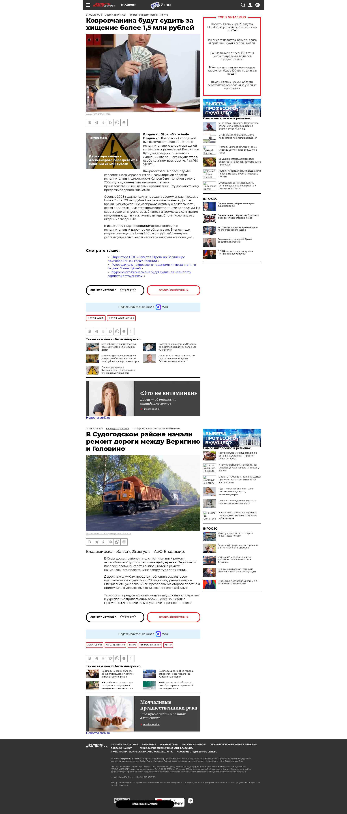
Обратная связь (169, 744)
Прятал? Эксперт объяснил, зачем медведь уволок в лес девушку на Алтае (238, 150)
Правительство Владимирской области (108, 533)
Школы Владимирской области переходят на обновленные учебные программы (232, 85)
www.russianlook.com (98, 114)
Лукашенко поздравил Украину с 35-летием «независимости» (238, 582)
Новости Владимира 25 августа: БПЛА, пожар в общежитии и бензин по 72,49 (232, 27)
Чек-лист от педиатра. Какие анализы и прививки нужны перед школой (232, 42)
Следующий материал (145, 804)
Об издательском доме (124, 744)
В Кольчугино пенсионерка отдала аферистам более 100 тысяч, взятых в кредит (232, 70)
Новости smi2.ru (98, 417)
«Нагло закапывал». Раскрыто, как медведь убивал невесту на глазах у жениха (239, 467)
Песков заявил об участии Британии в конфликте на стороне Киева (238, 216)
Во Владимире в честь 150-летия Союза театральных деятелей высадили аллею (232, 56)
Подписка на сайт (121, 748)
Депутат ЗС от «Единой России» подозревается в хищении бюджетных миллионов (177, 358)
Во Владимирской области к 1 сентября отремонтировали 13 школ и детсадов (176, 685)
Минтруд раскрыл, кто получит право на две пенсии (235, 534)
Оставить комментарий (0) (174, 290)
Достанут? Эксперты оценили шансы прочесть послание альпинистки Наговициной (240, 479)
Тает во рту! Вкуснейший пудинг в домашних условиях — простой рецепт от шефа (238, 455)
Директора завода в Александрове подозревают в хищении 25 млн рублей (118, 370)
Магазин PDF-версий (193, 744)
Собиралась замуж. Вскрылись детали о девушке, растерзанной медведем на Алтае (237, 185)
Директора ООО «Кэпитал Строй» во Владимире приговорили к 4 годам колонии (146, 259)
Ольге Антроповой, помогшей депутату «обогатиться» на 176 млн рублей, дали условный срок (120, 358)
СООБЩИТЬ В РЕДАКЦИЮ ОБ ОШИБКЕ (197, 752)
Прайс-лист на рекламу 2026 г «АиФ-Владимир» (166, 748)
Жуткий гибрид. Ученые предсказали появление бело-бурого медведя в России (240, 173)
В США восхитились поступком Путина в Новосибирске (235, 252)
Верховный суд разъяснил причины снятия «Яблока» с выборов (238, 546)
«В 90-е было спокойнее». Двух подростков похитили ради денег (238, 136)
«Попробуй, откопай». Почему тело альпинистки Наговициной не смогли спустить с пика (239, 126)
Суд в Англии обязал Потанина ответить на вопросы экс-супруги (237, 570)
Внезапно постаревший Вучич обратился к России (235, 240)
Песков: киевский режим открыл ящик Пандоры (236, 204)
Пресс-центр (149, 744)
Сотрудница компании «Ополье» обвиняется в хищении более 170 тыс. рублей (177, 347)
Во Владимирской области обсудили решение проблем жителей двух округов (118, 674)
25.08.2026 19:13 (94, 428)
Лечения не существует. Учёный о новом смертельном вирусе (237, 502)
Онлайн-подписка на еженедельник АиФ (233, 744)
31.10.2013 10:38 (94, 14)
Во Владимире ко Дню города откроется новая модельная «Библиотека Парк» (176, 674)
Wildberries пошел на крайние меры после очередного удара (238, 228)
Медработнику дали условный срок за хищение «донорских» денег (119, 347)
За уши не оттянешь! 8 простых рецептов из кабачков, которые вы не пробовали (240, 161)
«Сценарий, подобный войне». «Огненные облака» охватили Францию (235, 559)
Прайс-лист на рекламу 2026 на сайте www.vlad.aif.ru (142, 752)
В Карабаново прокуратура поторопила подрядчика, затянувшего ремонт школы (117, 685)
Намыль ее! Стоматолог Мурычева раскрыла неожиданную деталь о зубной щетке (238, 515)
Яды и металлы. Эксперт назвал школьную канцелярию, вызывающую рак (236, 491)
